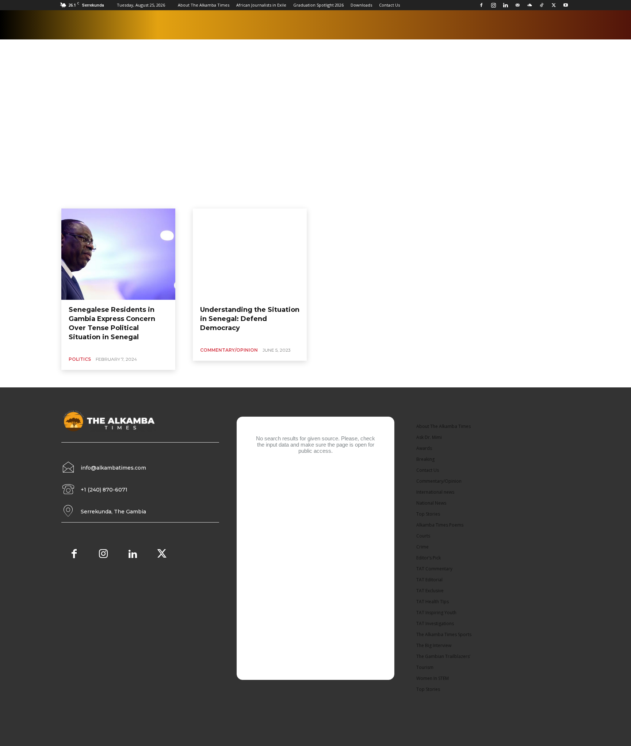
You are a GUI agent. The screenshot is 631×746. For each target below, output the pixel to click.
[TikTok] (541, 5)
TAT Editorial (429, 580)
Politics (80, 359)
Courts (423, 536)
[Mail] (517, 5)
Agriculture (303, 89)
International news (435, 492)
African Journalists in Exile (261, 5)
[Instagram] (493, 5)
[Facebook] (481, 5)
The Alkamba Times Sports (443, 634)
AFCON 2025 (253, 89)
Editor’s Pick (428, 558)
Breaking (425, 459)
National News (431, 503)
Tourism (424, 667)
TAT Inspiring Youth (436, 612)
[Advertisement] (315, 154)
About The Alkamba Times (203, 5)
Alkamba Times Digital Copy (348, 89)
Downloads (361, 5)
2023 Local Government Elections (151, 89)
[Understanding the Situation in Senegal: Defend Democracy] (250, 254)
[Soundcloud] (529, 5)
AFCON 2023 (222, 89)
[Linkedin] (505, 5)
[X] (553, 5)
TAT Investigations (435, 623)
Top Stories (428, 514)
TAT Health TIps (432, 601)
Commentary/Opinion (229, 350)
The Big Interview (433, 645)
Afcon (197, 89)
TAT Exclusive (430, 591)
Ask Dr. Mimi (429, 437)
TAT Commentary (434, 569)
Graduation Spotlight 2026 (318, 5)
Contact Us (389, 5)
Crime (422, 547)
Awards (424, 448)
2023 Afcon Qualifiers (90, 89)
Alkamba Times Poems (405, 89)
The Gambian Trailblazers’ (443, 656)
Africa (278, 89)
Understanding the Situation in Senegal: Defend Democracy (249, 319)
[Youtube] (565, 5)
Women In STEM (432, 678)
